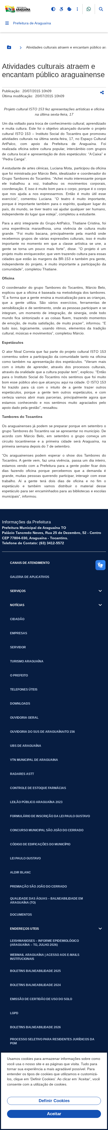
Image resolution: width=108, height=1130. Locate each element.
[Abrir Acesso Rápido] (77, 9)
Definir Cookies (54, 1100)
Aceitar (54, 1113)
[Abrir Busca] (101, 9)
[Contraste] (53, 9)
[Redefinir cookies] (69, 9)
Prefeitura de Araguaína (32, 23)
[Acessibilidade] (61, 9)
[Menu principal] (7, 23)
